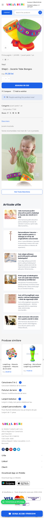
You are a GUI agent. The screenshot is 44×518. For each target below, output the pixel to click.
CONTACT (7, 12)
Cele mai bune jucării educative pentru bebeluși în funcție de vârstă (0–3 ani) (28, 214)
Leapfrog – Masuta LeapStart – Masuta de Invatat (10, 366)
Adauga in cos (22, 85)
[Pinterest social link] (13, 113)
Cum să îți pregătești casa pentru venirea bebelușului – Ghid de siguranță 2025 (28, 297)
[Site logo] (15, 4)
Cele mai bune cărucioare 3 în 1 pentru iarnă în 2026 (28, 318)
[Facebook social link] (8, 113)
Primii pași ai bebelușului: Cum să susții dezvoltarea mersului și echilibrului (28, 278)
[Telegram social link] (18, 113)
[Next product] (8, 59)
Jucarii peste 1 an (27, 55)
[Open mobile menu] (3, 5)
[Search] (40, 12)
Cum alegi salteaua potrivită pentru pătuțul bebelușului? (27, 256)
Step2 (4, 64)
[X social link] (10, 113)
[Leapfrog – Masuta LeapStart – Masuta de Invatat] (11, 353)
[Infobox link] (12, 382)
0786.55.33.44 (37, 2)
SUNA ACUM (18, 513)
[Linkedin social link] (16, 113)
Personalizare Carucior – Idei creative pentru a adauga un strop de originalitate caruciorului (28, 235)
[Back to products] (5, 59)
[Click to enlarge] (5, 47)
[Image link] (12, 424)
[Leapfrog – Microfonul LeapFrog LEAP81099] (32, 353)
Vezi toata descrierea (22, 192)
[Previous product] (3, 59)
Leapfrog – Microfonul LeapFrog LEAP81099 (32, 365)
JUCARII (16, 55)
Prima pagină (6, 55)
